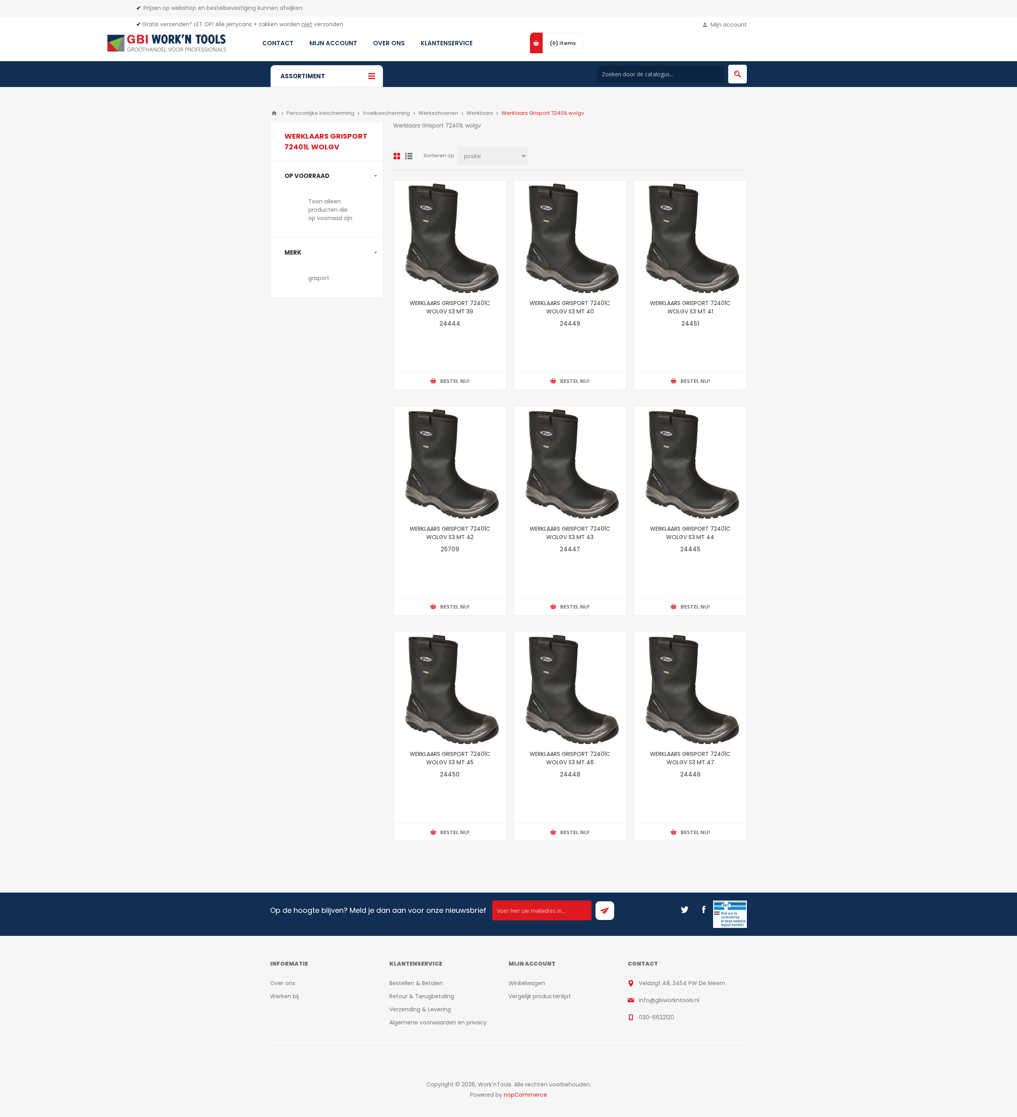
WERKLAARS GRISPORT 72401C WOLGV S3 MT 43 (570, 533)
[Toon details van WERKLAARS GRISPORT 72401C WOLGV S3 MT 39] (450, 237)
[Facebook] (703, 909)
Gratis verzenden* (167, 24)
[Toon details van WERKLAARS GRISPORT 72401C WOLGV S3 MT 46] (570, 688)
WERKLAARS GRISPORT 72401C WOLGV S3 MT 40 (570, 307)
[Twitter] (684, 909)
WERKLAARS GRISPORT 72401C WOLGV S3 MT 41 (690, 307)
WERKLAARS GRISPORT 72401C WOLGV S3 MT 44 (690, 533)
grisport (318, 278)
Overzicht (396, 156)
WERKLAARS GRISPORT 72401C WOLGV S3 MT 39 (450, 307)
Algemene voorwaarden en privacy (438, 1022)
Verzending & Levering (420, 1009)
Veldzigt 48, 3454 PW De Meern (682, 983)
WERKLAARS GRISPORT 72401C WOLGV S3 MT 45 (450, 758)
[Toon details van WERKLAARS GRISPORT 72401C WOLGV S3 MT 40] (570, 237)
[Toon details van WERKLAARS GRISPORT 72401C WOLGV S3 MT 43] (570, 462)
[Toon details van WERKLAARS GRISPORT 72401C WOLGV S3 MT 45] (450, 688)
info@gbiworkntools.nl (669, 1000)
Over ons (282, 983)
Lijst (408, 156)
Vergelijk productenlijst (539, 996)
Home (274, 113)
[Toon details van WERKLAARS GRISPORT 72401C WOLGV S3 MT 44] (690, 462)
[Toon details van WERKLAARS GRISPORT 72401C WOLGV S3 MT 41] (690, 237)
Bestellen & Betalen (416, 983)
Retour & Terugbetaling (421, 996)
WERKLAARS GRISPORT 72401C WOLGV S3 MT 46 (570, 758)
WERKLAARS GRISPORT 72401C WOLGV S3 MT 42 (450, 533)
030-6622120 (656, 1017)
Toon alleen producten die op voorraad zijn (330, 209)
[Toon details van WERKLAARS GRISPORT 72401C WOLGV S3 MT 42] (450, 462)
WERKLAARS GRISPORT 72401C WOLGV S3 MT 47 (690, 758)
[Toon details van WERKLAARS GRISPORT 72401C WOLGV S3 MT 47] (690, 688)
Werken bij (284, 996)
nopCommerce (525, 1095)
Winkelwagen (526, 983)
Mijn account (729, 25)
